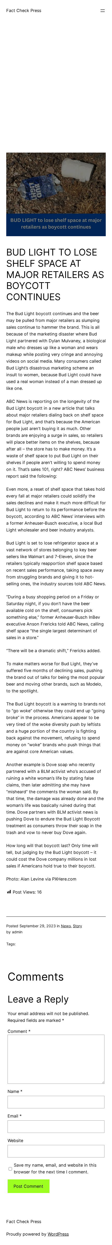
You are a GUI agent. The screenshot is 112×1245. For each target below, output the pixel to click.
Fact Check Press (23, 10)
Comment (19, 1031)
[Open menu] (102, 11)
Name (15, 1091)
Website (15, 1140)
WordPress (58, 1234)
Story (77, 926)
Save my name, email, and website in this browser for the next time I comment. (55, 1168)
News (66, 926)
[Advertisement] (56, 96)
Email (15, 1116)
